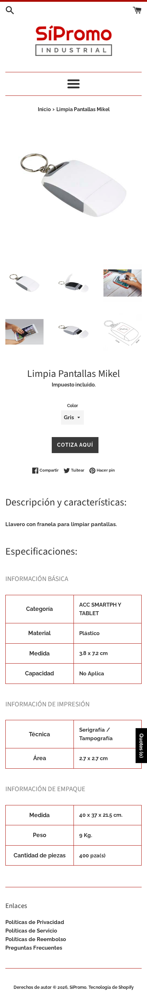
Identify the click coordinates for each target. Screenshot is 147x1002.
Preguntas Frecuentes (33, 948)
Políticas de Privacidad (34, 922)
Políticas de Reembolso (35, 939)
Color (72, 405)
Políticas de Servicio (31, 931)
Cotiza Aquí (75, 445)
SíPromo (78, 987)
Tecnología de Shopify (111, 987)
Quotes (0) (141, 746)
